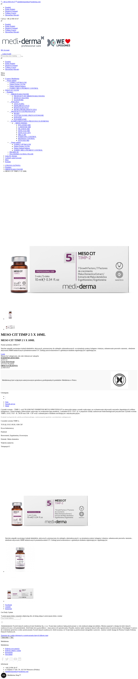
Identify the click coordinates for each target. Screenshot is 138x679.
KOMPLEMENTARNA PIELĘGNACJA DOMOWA (30, 121)
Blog (7, 160)
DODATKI (18, 117)
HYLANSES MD (24, 125)
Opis (6, 402)
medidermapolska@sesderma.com (16, 671)
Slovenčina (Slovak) (12, 15)
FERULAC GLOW (12, 90)
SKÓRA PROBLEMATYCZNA (25, 109)
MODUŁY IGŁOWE (21, 98)
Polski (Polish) (10, 9)
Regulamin (9, 652)
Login (3, 354)
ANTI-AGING (19, 104)
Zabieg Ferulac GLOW (17, 84)
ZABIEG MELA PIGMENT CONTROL (23, 88)
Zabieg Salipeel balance (17, 86)
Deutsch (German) (11, 11)
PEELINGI (15, 102)
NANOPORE (19, 100)
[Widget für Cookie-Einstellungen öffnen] (3, 675)
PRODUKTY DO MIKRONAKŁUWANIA (29, 96)
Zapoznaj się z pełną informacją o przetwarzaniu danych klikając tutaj (24, 635)
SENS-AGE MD (24, 131)
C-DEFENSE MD (24, 127)
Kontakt (8, 162)
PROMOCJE (14, 152)
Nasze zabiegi (11, 80)
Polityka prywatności (12, 649)
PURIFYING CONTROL (27, 137)
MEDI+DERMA (21, 123)
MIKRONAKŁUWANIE (20, 94)
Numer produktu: (7, 345)
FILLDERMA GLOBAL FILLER (21, 154)
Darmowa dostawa (10, 358)
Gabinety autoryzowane (13, 158)
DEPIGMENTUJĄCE (21, 106)
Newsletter (9, 654)
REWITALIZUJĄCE (21, 108)
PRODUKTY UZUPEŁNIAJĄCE (23, 111)
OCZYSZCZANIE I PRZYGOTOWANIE (29, 115)
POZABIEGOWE (20, 119)
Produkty (10, 92)
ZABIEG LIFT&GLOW (18, 82)
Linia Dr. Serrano (11, 156)
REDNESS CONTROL (26, 138)
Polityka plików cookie (13, 650)
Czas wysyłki (7, 362)
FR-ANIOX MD (24, 129)
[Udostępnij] (5, 396)
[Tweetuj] (5, 398)
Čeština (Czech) (10, 13)
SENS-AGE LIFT (24, 133)
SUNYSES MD (23, 140)
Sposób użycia (10, 404)
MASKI (16, 113)
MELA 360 (22, 135)
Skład (7, 406)
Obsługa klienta (9, 366)
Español (8, 7)
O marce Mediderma (12, 79)
